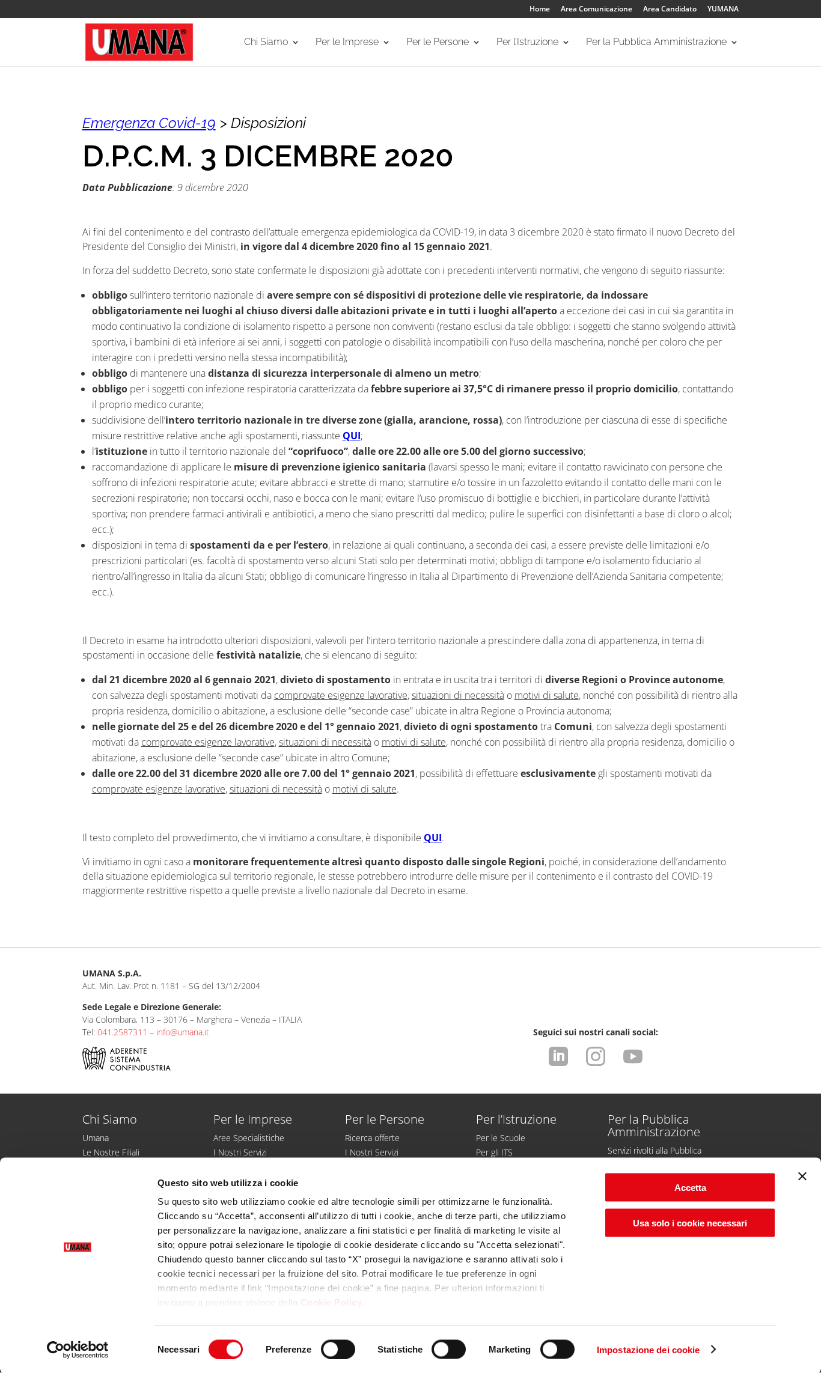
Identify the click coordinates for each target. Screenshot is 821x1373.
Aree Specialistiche (248, 1137)
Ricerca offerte (372, 1137)
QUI (352, 435)
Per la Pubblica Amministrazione (656, 42)
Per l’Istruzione (527, 42)
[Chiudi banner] (802, 1176)
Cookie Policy (331, 1302)
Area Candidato (670, 9)
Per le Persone (437, 42)
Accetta (690, 1188)
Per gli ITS (494, 1152)
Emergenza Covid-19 (149, 123)
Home (540, 9)
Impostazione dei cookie (648, 1349)
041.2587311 (122, 1032)
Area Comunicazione (596, 9)
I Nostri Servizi (240, 1152)
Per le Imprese (347, 42)
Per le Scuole (500, 1137)
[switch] (338, 1349)
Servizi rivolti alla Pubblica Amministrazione (654, 1156)
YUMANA (723, 9)
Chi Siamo (266, 42)
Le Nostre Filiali (110, 1152)
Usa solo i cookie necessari (690, 1222)
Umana (95, 1137)
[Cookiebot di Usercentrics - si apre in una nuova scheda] (77, 1350)
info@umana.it (182, 1032)
